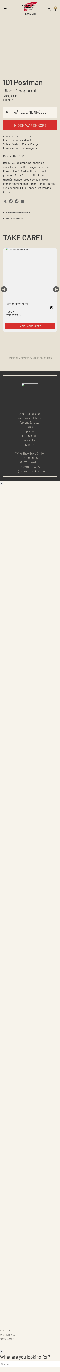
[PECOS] (30, 792)
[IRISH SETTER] (30, 725)
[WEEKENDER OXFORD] (30, 859)
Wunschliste (7, 1334)
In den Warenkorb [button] (30, 326)
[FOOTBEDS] (30, 1122)
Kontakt (30, 444)
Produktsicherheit (14, 218)
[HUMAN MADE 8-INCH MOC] (30, 747)
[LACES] (30, 1077)
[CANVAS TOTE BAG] (30, 1189)
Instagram (30, 404)
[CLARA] (30, 1001)
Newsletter (30, 440)
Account (5, 1330)
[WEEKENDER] (30, 881)
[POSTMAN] (30, 680)
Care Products (9, 1313)
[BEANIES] (30, 1300)
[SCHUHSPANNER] (30, 1256)
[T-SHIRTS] (30, 1144)
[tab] (30, 212)
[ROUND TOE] (30, 658)
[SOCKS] (30, 1099)
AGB (30, 427)
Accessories (7, 1014)
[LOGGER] (30, 770)
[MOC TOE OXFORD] (30, 836)
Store (3, 1322)
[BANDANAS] (30, 1166)
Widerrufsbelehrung (30, 418)
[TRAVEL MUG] (30, 1211)
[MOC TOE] (30, 546)
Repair (4, 1317)
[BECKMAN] (30, 613)
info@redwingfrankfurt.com (30, 471)
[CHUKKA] (30, 703)
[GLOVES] (30, 1278)
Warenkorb (6, 1326)
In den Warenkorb (30, 125)
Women (4, 917)
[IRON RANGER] (30, 569)
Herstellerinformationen (18, 212)
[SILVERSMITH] (30, 979)
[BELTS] (30, 1055)
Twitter (37, 404)
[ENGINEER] (30, 814)
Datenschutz (30, 435)
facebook (22, 404)
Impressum (30, 431)
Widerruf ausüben (30, 413)
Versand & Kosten (30, 422)
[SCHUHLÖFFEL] (30, 1233)
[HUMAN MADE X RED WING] (30, 903)
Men (2, 487)
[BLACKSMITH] (30, 591)
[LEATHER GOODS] (30, 1032)
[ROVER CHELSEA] (30, 636)
